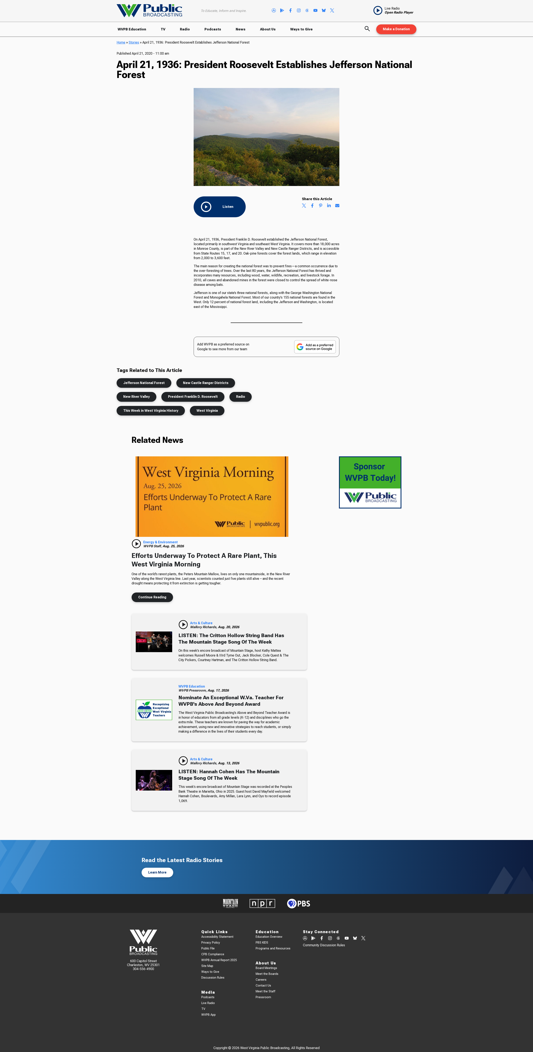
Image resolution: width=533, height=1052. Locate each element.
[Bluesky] (324, 10)
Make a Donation (396, 29)
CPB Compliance (212, 954)
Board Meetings (266, 968)
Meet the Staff (265, 991)
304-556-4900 (143, 969)
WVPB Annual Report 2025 (219, 960)
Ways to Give (301, 29)
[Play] (136, 544)
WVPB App (208, 1015)
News (240, 29)
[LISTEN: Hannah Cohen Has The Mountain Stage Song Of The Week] (154, 780)
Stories (134, 42)
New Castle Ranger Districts (205, 383)
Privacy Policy (210, 942)
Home (121, 42)
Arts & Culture (201, 623)
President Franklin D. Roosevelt (193, 397)
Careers (261, 980)
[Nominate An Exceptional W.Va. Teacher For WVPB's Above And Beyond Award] (154, 709)
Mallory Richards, (204, 627)
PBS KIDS (262, 942)
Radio (185, 29)
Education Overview (269, 937)
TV (163, 29)
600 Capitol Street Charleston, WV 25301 (143, 963)
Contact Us (263, 985)
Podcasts (212, 29)
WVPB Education (132, 29)
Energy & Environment (160, 542)
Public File (208, 948)
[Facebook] (290, 10)
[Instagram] (299, 10)
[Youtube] (315, 10)
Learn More (157, 872)
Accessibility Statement (217, 937)
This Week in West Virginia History (150, 411)
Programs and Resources (273, 948)
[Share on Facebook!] (312, 206)
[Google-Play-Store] (282, 10)
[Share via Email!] (337, 206)
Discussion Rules (212, 977)
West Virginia (207, 411)
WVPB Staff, (153, 546)
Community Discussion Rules (324, 945)
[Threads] (307, 10)
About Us (268, 29)
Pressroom (263, 997)
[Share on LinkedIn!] (329, 206)
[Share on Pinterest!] (321, 206)
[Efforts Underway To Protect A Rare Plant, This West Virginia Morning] (212, 496)
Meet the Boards (267, 974)
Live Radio (208, 1003)
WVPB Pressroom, (193, 690)
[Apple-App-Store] (274, 10)
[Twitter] (332, 10)
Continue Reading (152, 597)
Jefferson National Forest (144, 383)
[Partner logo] (230, 903)
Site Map (207, 966)
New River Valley (136, 397)
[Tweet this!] (304, 206)
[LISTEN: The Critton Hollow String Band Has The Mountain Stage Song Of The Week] (154, 642)
